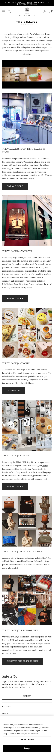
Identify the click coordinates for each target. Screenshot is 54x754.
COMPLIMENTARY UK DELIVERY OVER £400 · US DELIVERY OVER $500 (27, 3)
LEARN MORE (13, 391)
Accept (27, 748)
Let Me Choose (27, 740)
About (5, 713)
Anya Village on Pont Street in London (24, 37)
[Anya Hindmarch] (27, 11)
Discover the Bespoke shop (23, 661)
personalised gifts (19, 647)
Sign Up (27, 696)
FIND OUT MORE (15, 186)
